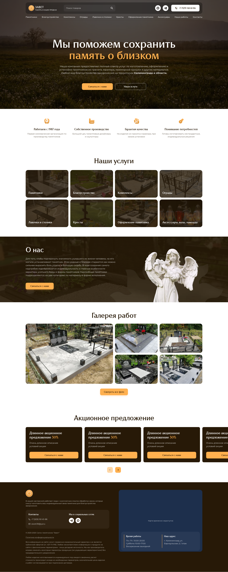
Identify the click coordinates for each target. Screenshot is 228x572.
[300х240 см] (69, 354)
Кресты (120, 17)
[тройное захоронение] (181, 369)
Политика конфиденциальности (40, 537)
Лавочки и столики (102, 17)
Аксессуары (164, 17)
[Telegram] (71, 520)
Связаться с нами (97, 86)
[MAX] (78, 520)
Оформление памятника (140, 17)
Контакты (197, 17)
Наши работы (181, 17)
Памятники (31, 17)
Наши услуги (130, 86)
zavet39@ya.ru (38, 524)
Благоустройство (50, 17)
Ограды (84, 17)
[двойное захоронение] (136, 338)
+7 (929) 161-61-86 (187, 8)
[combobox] (89, 8)
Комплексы (69, 17)
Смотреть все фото (114, 392)
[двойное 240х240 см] (181, 338)
